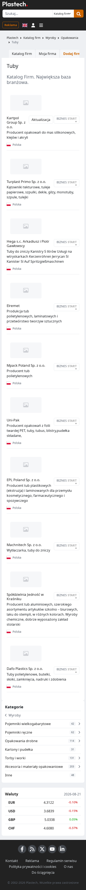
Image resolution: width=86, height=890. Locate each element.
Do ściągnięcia (43, 872)
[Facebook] (22, 849)
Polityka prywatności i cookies (32, 866)
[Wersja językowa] (24, 25)
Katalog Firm (22, 53)
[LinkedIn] (62, 849)
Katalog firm (31, 38)
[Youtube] (52, 849)
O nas (68, 866)
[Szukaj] (78, 14)
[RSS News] (32, 849)
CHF (11, 828)
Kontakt (11, 860)
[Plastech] (15, 4)
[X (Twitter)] (42, 849)
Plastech (12, 38)
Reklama (10, 25)
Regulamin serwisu (62, 860)
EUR (11, 802)
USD (11, 811)
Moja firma (47, 53)
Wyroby (51, 38)
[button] (33, 25)
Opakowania (69, 38)
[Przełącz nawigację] (41, 25)
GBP (11, 819)
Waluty (11, 794)
